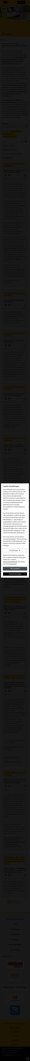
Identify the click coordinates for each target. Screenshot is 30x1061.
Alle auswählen (15, 569)
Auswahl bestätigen (15, 574)
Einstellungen (13, 550)
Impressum (12, 564)
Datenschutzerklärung (10, 562)
